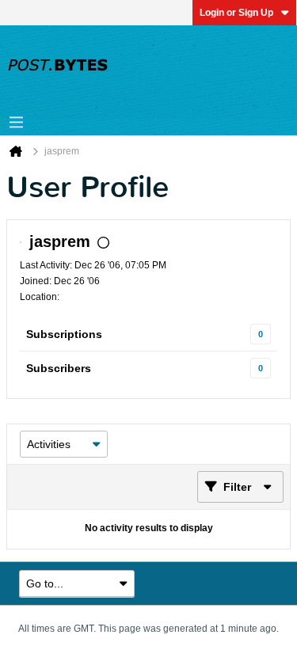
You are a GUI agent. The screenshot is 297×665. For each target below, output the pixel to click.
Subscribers (58, 368)
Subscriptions (64, 334)
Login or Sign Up (236, 12)
